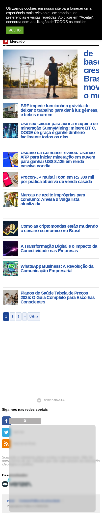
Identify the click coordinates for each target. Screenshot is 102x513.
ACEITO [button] (15, 30)
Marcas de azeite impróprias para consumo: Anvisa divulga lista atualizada (53, 199)
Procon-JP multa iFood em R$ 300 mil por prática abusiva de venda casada (57, 179)
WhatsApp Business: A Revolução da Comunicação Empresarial (57, 268)
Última (33, 316)
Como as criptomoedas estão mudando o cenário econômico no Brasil (59, 228)
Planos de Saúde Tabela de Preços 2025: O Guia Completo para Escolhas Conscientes (58, 297)
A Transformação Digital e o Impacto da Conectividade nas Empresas (59, 248)
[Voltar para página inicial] (5, 41)
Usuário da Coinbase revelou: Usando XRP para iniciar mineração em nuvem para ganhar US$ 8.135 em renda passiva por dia (58, 159)
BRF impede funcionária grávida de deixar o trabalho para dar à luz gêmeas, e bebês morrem (59, 110)
